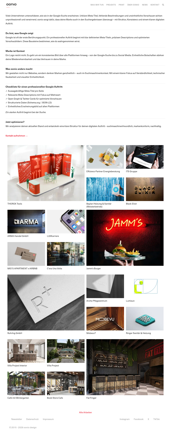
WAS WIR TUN (97, 4)
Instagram (125, 419)
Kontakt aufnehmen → (17, 135)
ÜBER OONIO (133, 4)
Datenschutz (32, 419)
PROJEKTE (111, 4)
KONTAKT (155, 4)
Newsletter (16, 419)
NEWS (145, 4)
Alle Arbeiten (85, 412)
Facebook (139, 419)
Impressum (48, 419)
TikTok (156, 419)
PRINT (121, 4)
